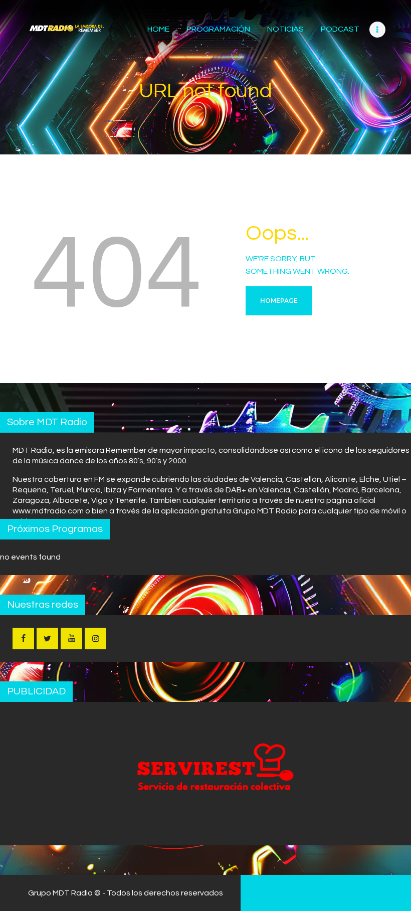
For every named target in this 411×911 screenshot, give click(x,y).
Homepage (279, 300)
